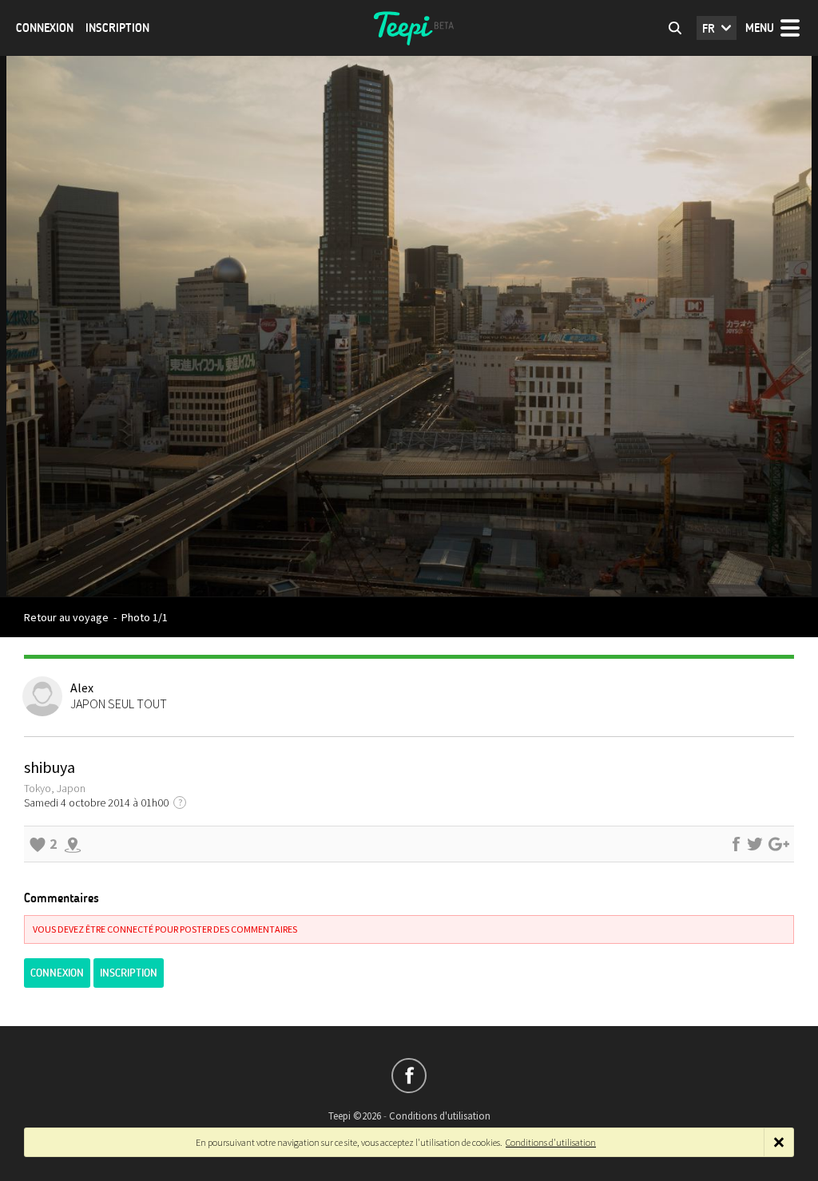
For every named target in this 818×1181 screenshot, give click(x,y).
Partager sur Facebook (736, 844)
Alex (81, 688)
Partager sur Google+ (779, 844)
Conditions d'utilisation (439, 1116)
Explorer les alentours (72, 844)
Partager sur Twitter (755, 844)
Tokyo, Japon (54, 788)
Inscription (117, 28)
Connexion (44, 28)
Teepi (409, 28)
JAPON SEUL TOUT (118, 703)
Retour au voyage (66, 617)
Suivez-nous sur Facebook (409, 1075)
